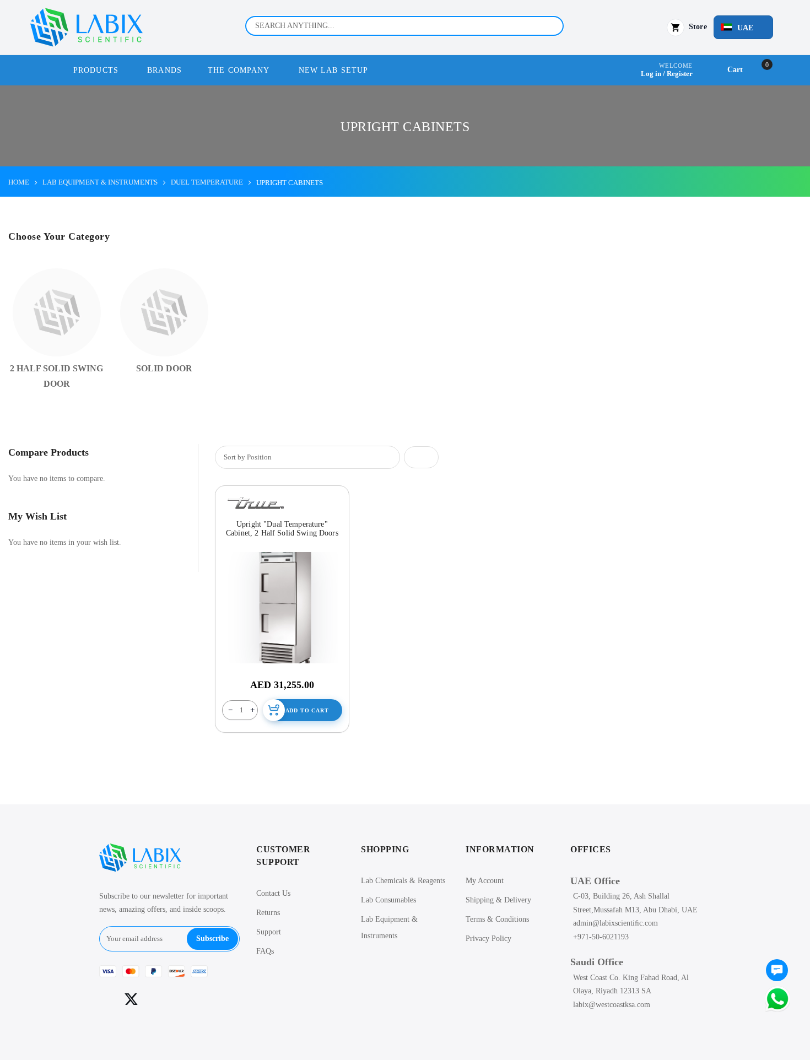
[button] (743, 27)
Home (18, 182)
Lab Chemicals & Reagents (403, 881)
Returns (268, 912)
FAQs (265, 951)
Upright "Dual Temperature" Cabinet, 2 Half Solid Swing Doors (282, 528)
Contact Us (273, 893)
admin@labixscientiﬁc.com (615, 923)
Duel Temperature (207, 182)
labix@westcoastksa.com (611, 1004)
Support (268, 932)
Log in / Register (667, 73)
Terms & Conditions (497, 919)
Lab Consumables (388, 900)
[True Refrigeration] (255, 503)
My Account (485, 881)
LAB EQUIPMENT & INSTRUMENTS (100, 182)
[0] (777, 971)
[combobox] (404, 26)
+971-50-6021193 (601, 937)
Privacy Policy (488, 938)
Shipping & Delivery (498, 900)
